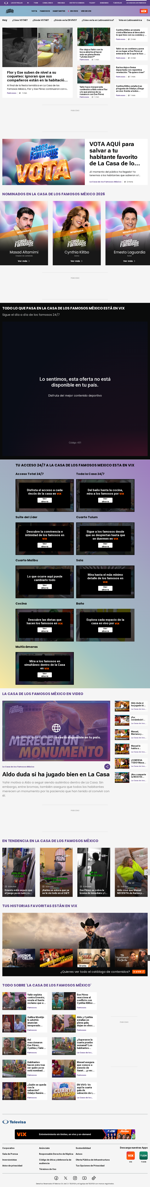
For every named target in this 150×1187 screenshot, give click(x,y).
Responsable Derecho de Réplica (56, 1154)
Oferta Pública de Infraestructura (93, 1160)
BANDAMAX (104, 3)
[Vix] (144, 11)
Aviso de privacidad (12, 1165)
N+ (28, 3)
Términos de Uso (47, 1169)
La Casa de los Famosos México (85, 1053)
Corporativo (8, 1148)
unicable (61, 3)
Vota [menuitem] (34, 11)
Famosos (11, 93)
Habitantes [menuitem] (59, 11)
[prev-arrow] (0, 958)
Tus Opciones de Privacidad (90, 1165)
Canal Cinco (48, 3)
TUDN (36, 3)
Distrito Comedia (77, 3)
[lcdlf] (9, 11)
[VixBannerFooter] (75, 1134)
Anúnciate (44, 1148)
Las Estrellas (17, 3)
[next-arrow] (147, 872)
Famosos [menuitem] (45, 11)
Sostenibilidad (83, 1148)
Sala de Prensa (10, 1154)
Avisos (79, 1154)
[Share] (107, 767)
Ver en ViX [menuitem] (86, 11)
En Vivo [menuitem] (74, 11)
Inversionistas (9, 1160)
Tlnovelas (117, 3)
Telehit (92, 3)
